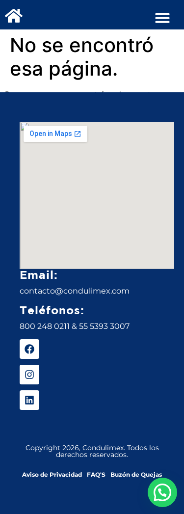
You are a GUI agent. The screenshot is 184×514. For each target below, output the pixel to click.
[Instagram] (29, 374)
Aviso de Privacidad (52, 474)
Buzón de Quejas (136, 474)
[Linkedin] (29, 400)
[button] (162, 17)
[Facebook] (29, 349)
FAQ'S (96, 474)
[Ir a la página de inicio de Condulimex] (14, 16)
